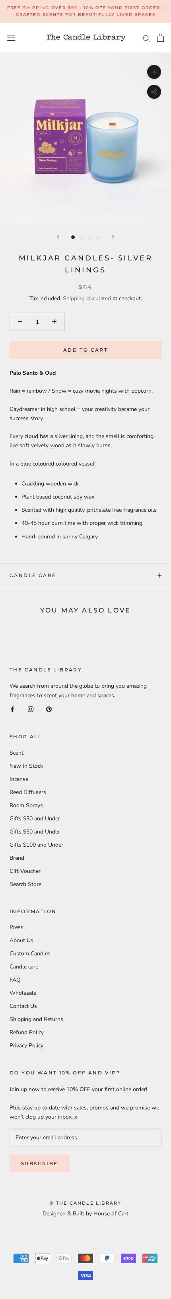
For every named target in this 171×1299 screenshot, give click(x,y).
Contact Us (23, 1006)
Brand (17, 858)
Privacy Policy (26, 1045)
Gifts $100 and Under (36, 845)
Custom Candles (30, 953)
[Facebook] (12, 709)
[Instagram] (30, 709)
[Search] (146, 38)
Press (16, 927)
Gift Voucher (25, 871)
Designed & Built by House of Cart (85, 1213)
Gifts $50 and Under (35, 831)
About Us (21, 940)
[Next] (113, 237)
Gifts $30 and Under (35, 818)
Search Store (25, 884)
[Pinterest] (49, 709)
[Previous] (58, 237)
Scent (16, 753)
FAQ (15, 980)
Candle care (33, 575)
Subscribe (39, 1163)
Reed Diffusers (28, 792)
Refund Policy (27, 1032)
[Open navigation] (11, 38)
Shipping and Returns (36, 1019)
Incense (19, 779)
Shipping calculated (87, 298)
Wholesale (23, 993)
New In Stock (26, 766)
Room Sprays (26, 805)
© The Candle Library (86, 1203)
